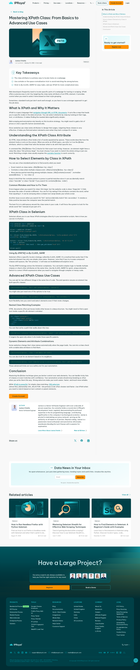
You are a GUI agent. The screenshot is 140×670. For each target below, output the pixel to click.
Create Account (116, 3)
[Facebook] (82, 440)
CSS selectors (54, 384)
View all (125, 495)
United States (78, 606)
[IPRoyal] (17, 3)
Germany (77, 612)
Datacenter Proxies (16, 612)
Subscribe (80, 477)
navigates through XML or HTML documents (50, 113)
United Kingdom (79, 609)
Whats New (56, 618)
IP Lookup (34, 622)
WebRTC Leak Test (37, 629)
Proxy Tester (35, 616)
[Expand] (136, 660)
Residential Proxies (16, 606)
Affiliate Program (100, 615)
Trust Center (120, 635)
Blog (54, 606)
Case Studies (99, 623)
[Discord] (11, 652)
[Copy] (88, 223)
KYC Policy (120, 606)
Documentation (57, 609)
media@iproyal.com (75, 652)
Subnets (12, 623)
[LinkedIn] (88, 440)
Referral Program (100, 618)
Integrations (56, 615)
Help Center (56, 623)
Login (127, 3)
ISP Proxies (13, 609)
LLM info (98, 631)
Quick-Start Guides (59, 612)
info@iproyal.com (57, 652)
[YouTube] (26, 652)
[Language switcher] (92, 3)
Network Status (57, 621)
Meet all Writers (79, 430)
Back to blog (18, 12)
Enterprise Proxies (16, 621)
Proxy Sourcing (121, 609)
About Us (98, 606)
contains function (54, 153)
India (75, 615)
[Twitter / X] (75, 440)
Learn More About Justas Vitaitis (49, 430)
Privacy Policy (121, 620)
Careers (97, 612)
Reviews (98, 621)
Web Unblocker (15, 618)
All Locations (78, 621)
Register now (116, 47)
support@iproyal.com (39, 652)
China (76, 618)
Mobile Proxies (15, 615)
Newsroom (98, 609)
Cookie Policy (121, 632)
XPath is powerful (20, 384)
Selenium (86, 62)
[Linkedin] (22, 652)
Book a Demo (102, 3)
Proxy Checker (36, 619)
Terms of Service (122, 617)
